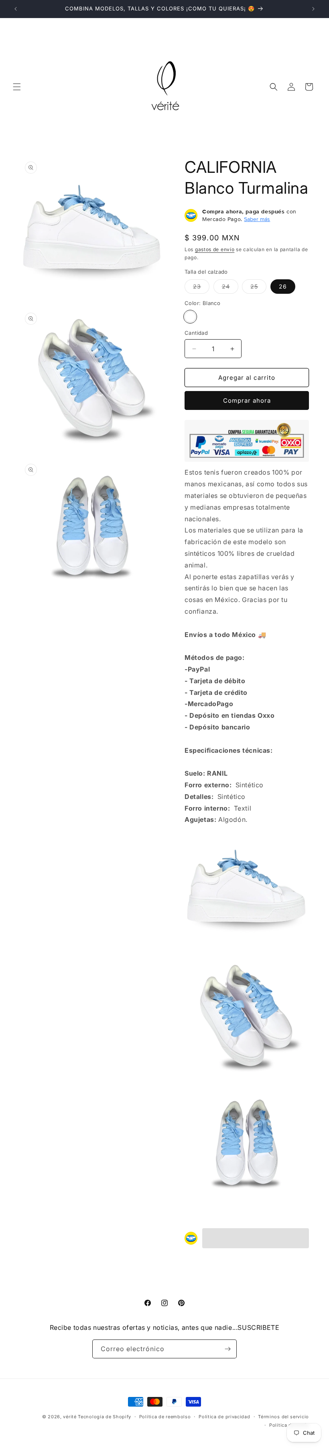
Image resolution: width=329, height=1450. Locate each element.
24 (230, 288)
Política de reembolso (165, 1416)
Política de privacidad (224, 1416)
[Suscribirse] (227, 1348)
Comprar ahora (247, 400)
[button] (17, 87)
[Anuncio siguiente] (313, 9)
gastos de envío (215, 249)
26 (283, 286)
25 (258, 288)
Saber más (257, 219)
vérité (69, 1416)
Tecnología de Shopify (104, 1416)
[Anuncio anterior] (15, 9)
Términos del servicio (283, 1416)
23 (201, 288)
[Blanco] (190, 316)
